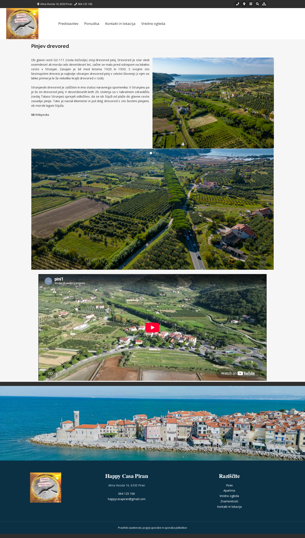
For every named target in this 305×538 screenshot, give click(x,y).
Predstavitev (68, 23)
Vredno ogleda (153, 23)
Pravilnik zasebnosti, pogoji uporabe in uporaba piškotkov (152, 528)
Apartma (229, 490)
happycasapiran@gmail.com (126, 499)
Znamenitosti (229, 501)
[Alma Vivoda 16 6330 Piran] (244, 4)
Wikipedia (42, 114)
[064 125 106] (237, 4)
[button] (251, 4)
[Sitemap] (264, 4)
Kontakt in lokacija (120, 23)
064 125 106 (126, 494)
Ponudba (91, 23)
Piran (229, 485)
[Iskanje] (257, 4)
